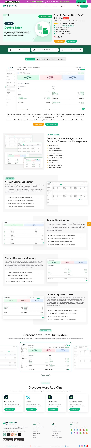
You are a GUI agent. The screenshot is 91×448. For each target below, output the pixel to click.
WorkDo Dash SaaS (68, 25)
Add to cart (39, 124)
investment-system (76, 402)
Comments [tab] (52, 59)
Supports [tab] (62, 59)
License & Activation (57, 437)
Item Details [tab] (31, 59)
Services (54, 6)
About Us (35, 431)
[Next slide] (48, 375)
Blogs (34, 435)
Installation (36, 429)
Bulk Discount (47, 6)
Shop (34, 437)
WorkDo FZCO (10, 446)
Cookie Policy (55, 435)
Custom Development (38, 427)
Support (62, 6)
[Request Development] (89, 224)
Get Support (55, 429)
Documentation (52, 124)
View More (8, 409)
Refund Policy (55, 433)
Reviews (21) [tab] (42, 59)
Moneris (29, 402)
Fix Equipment (9, 402)
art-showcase (53, 402)
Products (30, 6)
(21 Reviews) (63, 23)
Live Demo (72, 41)
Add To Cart (60, 41)
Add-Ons (38, 6)
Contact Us (54, 427)
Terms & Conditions (56, 431)
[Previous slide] (42, 375)
